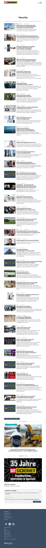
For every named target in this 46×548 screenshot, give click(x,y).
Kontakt (6, 530)
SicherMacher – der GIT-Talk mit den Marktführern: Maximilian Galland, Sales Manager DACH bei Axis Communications (26, 186)
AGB (5, 537)
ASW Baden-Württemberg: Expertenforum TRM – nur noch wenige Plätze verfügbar (26, 60)
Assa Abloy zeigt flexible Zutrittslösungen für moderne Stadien (25, 250)
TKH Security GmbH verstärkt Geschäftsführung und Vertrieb (23, 96)
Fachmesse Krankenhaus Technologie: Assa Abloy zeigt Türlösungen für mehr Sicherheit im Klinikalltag (25, 48)
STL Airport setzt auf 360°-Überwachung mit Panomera (23, 272)
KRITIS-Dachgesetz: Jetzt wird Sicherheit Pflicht (27, 240)
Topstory (20, 23)
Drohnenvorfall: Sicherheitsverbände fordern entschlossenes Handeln (25, 364)
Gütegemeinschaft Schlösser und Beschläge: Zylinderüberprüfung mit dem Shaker (27, 283)
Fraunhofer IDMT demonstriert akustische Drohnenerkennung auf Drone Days (26, 220)
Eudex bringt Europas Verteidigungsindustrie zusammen (24, 84)
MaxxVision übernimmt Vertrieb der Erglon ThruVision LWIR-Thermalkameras (26, 352)
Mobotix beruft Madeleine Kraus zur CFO (26, 142)
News (17, 34)
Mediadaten (7, 533)
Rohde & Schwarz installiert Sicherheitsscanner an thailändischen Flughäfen (27, 295)
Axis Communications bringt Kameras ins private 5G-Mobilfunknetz (25, 152)
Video (17, 183)
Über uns (7, 531)
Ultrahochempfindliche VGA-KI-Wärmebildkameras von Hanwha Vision (25, 209)
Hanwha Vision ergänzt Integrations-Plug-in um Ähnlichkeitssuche (25, 340)
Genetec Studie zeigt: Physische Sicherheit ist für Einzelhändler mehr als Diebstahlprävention (27, 36)
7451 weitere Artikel (12, 418)
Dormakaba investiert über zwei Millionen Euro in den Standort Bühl (25, 197)
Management (7, 513)
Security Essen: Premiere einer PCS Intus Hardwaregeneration (23, 72)
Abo (5, 528)
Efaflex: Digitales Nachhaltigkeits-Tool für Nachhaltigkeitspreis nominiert (26, 163)
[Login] (38, 3)
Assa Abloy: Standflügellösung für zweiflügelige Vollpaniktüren (24, 317)
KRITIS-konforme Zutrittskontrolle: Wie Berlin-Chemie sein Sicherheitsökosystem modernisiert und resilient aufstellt (26, 27)
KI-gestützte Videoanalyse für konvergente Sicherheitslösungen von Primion (26, 407)
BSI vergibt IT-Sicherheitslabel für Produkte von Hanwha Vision (24, 307)
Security (26, 23)
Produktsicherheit (10, 539)
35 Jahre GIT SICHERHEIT (9, 484)
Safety (6, 519)
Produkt (18, 150)
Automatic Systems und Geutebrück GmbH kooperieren (23, 374)
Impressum (7, 534)
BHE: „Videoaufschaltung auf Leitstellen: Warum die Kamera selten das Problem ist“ (26, 173)
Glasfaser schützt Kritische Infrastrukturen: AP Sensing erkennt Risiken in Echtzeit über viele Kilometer (25, 130)
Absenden (36, 501)
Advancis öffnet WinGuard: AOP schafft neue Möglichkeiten (24, 118)
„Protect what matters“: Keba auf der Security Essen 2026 (23, 328)
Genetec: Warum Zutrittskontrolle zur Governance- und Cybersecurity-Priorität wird (27, 385)
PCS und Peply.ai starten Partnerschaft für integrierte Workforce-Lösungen (25, 397)
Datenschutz (8, 536)
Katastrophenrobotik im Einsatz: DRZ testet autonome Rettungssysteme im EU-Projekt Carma (28, 231)
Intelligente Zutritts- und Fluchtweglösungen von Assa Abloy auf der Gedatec (27, 107)
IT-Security (8, 517)
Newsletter (7, 527)
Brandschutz (8, 516)
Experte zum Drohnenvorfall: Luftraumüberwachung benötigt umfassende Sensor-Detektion (29, 262)
